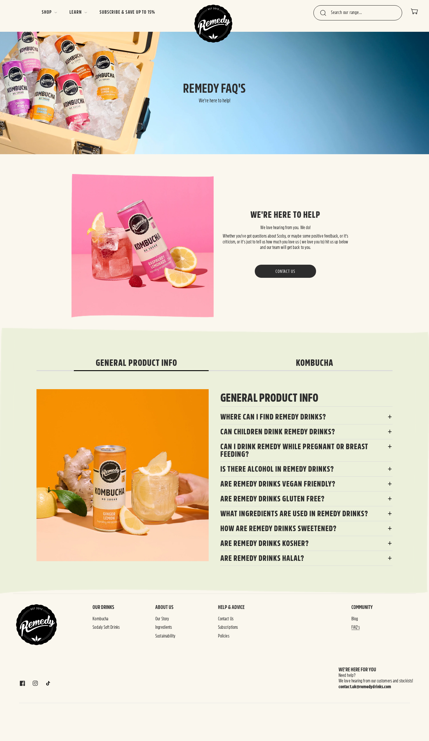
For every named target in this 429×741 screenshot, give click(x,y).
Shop (46, 12)
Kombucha (100, 619)
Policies (223, 636)
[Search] (323, 13)
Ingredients (163, 627)
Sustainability (165, 636)
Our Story (162, 619)
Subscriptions (228, 627)
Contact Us (285, 271)
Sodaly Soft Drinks (106, 627)
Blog (354, 619)
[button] (414, 11)
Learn (75, 12)
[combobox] (358, 13)
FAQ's (355, 627)
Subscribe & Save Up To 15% (127, 12)
